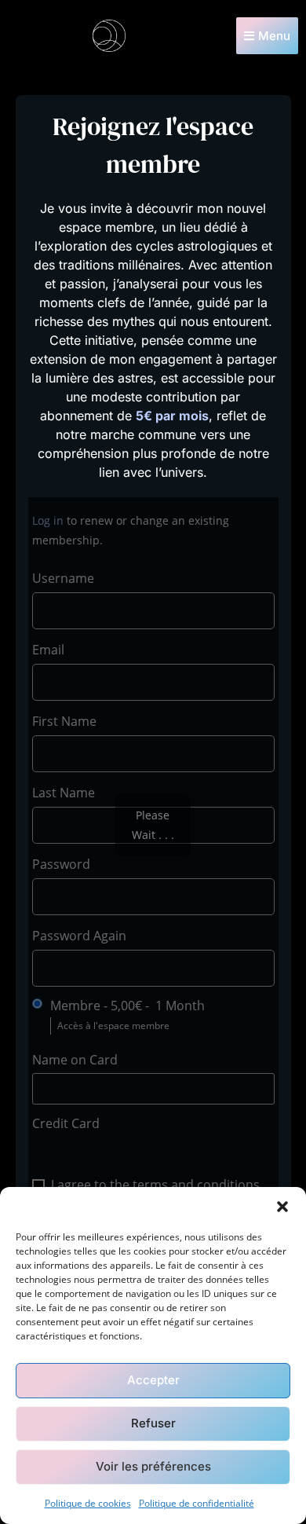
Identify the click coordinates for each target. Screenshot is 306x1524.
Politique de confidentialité (196, 1503)
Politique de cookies (88, 1503)
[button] (282, 1206)
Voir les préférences (153, 1466)
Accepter (153, 1379)
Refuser (153, 1423)
